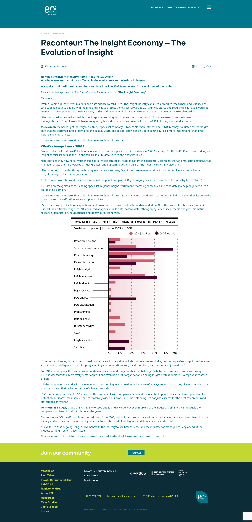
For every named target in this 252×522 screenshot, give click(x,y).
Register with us (51, 488)
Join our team (49, 506)
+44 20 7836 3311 (92, 496)
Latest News (91, 475)
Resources (47, 497)
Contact (46, 511)
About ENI (47, 493)
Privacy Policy (89, 509)
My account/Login (161, 7)
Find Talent (194, 7)
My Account (91, 480)
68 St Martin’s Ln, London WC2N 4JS (160, 496)
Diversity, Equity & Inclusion (101, 470)
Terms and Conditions (122, 509)
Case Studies (49, 502)
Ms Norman (133, 195)
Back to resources (54, 33)
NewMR (151, 121)
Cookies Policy (104, 509)
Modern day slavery (141, 509)
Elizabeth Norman (80, 121)
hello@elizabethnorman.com (121, 496)
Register (136, 452)
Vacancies (180, 7)
